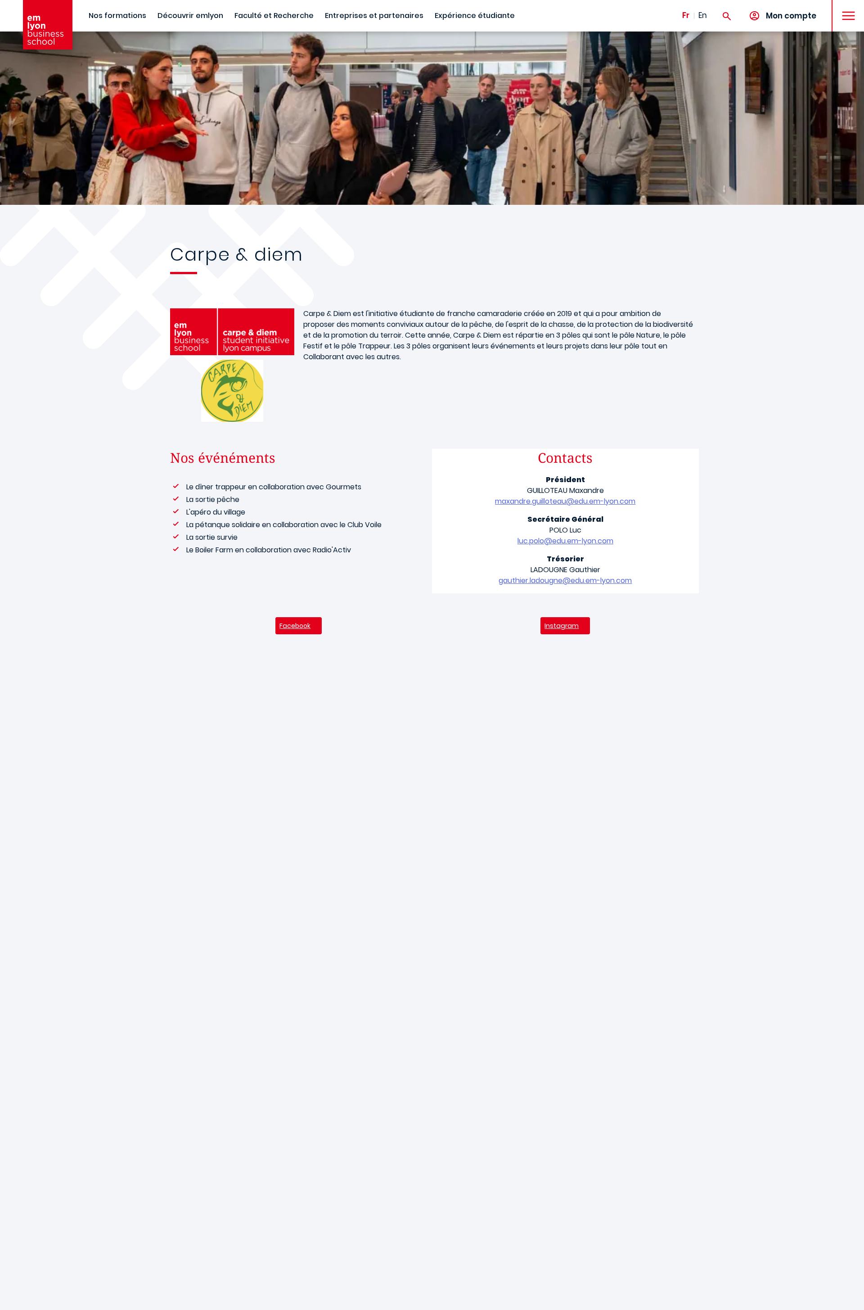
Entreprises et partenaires (374, 15)
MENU (845, 9)
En (702, 15)
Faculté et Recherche (274, 15)
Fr (685, 15)
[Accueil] (47, 25)
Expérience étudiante (475, 15)
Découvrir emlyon (190, 15)
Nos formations (117, 15)
